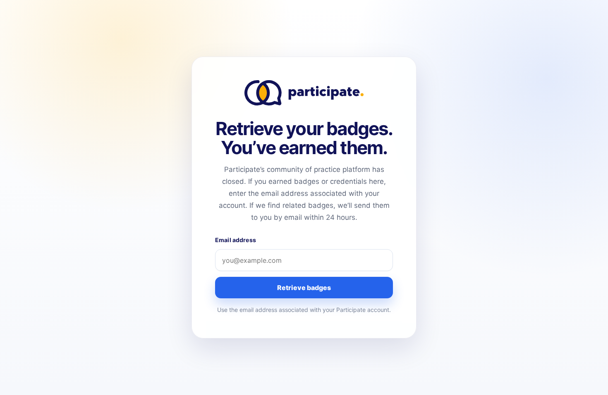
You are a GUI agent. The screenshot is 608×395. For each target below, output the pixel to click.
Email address (235, 239)
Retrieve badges (304, 287)
